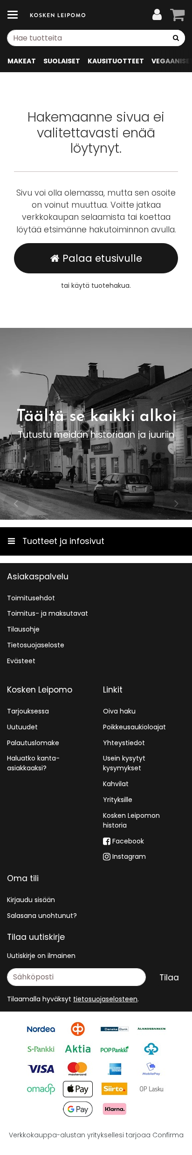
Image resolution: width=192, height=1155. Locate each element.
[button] (105, 999)
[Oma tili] (157, 15)
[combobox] (96, 38)
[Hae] (176, 38)
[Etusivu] (58, 15)
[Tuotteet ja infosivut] (15, 15)
